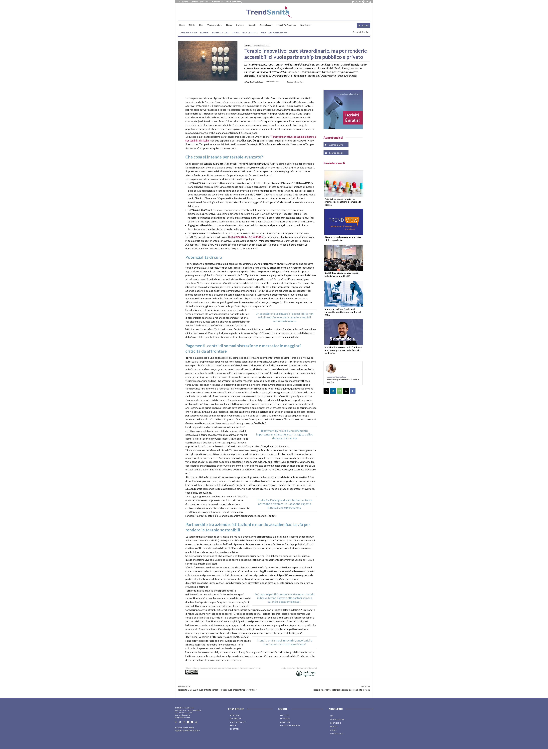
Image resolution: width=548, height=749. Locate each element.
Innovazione (258, 45)
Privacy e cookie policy (184, 727)
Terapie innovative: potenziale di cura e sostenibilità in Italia (341, 689)
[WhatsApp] (339, 391)
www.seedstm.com (182, 715)
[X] (326, 391)
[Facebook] (360, 1)
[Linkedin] (353, 1)
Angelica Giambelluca (254, 82)
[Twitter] (356, 1)
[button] (361, 32)
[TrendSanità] (274, 12)
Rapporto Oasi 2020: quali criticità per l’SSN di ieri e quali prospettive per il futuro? (217, 689)
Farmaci (248, 45)
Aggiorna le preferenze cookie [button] (187, 730)
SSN (267, 45)
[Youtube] (366, 1)
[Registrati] (343, 109)
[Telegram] (363, 1)
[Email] (346, 391)
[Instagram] (370, 1)
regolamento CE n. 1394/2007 (246, 236)
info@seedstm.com (182, 717)
